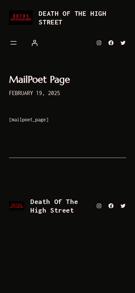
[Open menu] (13, 42)
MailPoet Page (39, 79)
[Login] (34, 42)
